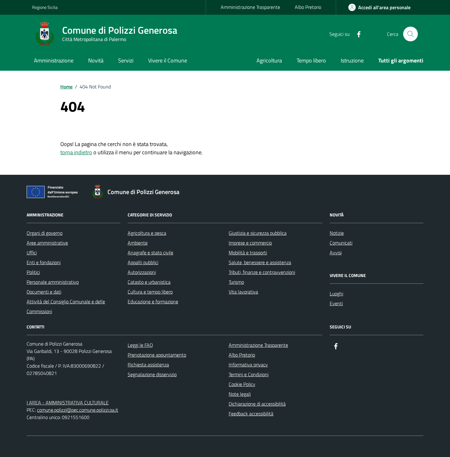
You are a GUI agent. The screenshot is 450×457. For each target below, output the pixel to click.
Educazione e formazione (153, 301)
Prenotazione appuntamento (157, 354)
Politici (33, 272)
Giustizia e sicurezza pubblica (258, 233)
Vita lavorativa (243, 291)
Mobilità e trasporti (248, 252)
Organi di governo (44, 233)
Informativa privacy (248, 364)
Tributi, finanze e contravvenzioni (262, 272)
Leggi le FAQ (140, 345)
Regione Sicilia (45, 7)
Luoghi (336, 293)
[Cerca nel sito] (410, 34)
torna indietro (76, 152)
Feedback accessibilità (251, 413)
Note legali (240, 394)
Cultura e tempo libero (150, 291)
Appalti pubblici (143, 262)
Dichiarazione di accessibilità (257, 403)
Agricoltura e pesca (147, 233)
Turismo (236, 282)
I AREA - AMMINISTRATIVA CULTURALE (68, 402)
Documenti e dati (44, 291)
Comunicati (341, 242)
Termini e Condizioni (248, 374)
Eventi (336, 303)
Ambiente (138, 242)
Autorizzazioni (142, 272)
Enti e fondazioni (44, 262)
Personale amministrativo (53, 282)
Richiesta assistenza (148, 364)
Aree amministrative (47, 242)
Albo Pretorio (308, 7)
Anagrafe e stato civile (150, 252)
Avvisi (336, 252)
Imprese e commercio (250, 242)
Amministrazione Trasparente (250, 7)
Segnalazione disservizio (152, 374)
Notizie (337, 233)
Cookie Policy (242, 384)
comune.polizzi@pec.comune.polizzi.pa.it (77, 410)
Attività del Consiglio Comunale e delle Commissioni (66, 306)
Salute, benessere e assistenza (260, 262)
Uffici (32, 252)
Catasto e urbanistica (149, 282)
